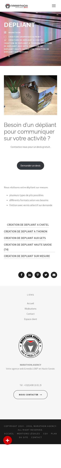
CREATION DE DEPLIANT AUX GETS (25, 238)
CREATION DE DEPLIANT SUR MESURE (27, 256)
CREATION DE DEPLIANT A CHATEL (25, 40)
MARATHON (14, 32)
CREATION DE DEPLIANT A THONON (22, 43)
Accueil (30, 303)
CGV (45, 433)
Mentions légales (28, 433)
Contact (31, 313)
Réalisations (30, 308)
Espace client (30, 319)
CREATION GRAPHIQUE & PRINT (24, 37)
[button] (7, 440)
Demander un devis (30, 165)
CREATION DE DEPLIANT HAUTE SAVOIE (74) (28, 247)
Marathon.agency (45, 426)
